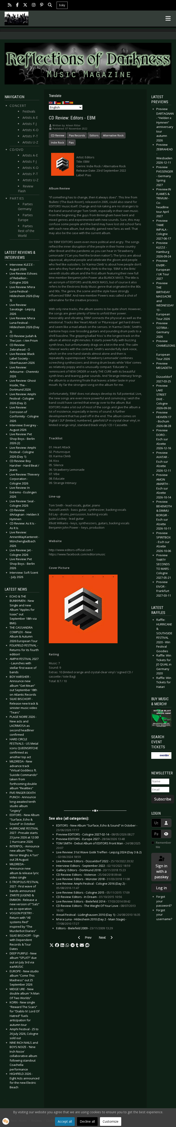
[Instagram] (34, 5)
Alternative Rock (113, 135)
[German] (59, 102)
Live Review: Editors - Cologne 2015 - (92, 892)
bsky (62, 5)
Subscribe (162, 799)
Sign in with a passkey (161, 871)
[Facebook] (17, 5)
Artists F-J (29, 124)
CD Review (57, 135)
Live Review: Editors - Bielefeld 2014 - (93, 901)
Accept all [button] (65, 1121)
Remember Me (163, 845)
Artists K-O (30, 130)
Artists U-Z (30, 142)
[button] (52, 945)
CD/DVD (17, 149)
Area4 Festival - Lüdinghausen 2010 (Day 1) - (98, 915)
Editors (94, 135)
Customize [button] (110, 1121)
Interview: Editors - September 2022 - (93, 866)
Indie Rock (57, 142)
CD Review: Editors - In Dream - (89, 897)
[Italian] (63, 102)
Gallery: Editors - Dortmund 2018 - (91, 870)
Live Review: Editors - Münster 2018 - (93, 879)
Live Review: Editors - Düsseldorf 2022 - (95, 861)
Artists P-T (30, 136)
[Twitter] (25, 5)
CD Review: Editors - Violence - (88, 875)
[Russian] (67, 102)
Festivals (28, 111)
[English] (51, 102)
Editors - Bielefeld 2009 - (84, 928)
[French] (55, 102)
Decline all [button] (87, 1121)
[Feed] (9, 5)
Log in (161, 887)
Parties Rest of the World (26, 231)
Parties (17, 198)
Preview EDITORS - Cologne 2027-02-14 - (95, 834)
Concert (18, 105)
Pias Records (77, 135)
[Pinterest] (41, 5)
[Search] (50, 5)
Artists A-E (30, 117)
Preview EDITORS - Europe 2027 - (90, 839)
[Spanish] (71, 102)
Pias (71, 142)
